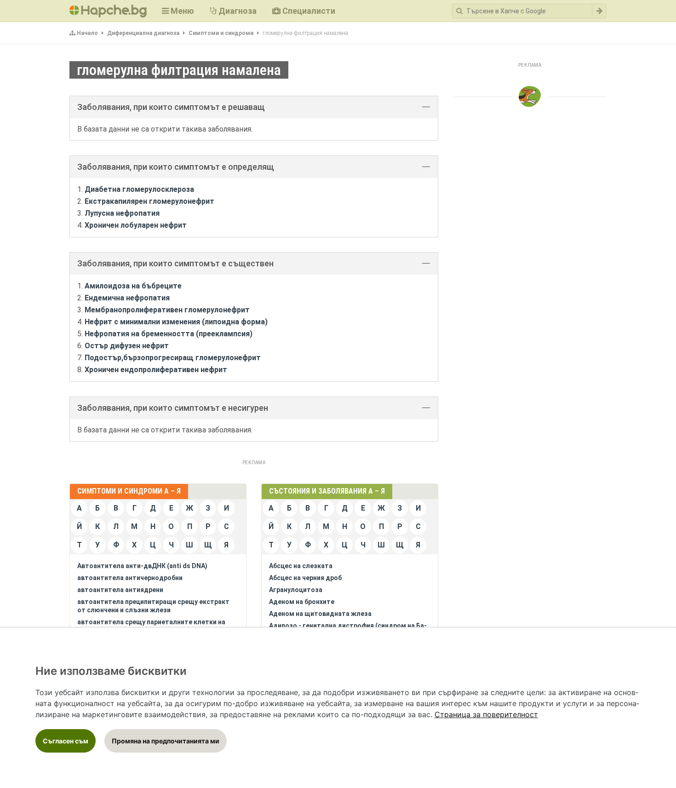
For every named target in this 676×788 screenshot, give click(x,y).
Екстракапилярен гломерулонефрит (149, 201)
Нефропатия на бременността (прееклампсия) (168, 333)
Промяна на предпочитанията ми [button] (165, 741)
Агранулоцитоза (295, 589)
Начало (87, 33)
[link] (486, 714)
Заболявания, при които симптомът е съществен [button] (175, 263)
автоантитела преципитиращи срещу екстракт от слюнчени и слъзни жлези (153, 606)
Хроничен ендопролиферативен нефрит (156, 369)
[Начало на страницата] (529, 97)
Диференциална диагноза (143, 33)
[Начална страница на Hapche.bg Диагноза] (108, 11)
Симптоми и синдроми (221, 33)
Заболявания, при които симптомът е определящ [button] (175, 167)
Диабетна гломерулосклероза (139, 189)
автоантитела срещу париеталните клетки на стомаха (151, 626)
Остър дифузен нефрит (127, 345)
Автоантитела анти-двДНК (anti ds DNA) (142, 565)
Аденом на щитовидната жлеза (320, 613)
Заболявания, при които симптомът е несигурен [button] (172, 408)
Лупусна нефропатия (122, 213)
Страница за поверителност (486, 714)
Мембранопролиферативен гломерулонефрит (167, 309)
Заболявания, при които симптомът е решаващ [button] (171, 107)
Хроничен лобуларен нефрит (136, 225)
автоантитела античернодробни (130, 577)
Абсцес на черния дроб (305, 577)
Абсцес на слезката (300, 565)
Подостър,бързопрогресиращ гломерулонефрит (173, 357)
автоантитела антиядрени (120, 589)
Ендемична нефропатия (127, 297)
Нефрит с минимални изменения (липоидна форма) (176, 321)
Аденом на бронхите (301, 601)
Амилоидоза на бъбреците (133, 286)
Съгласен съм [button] (65, 741)
